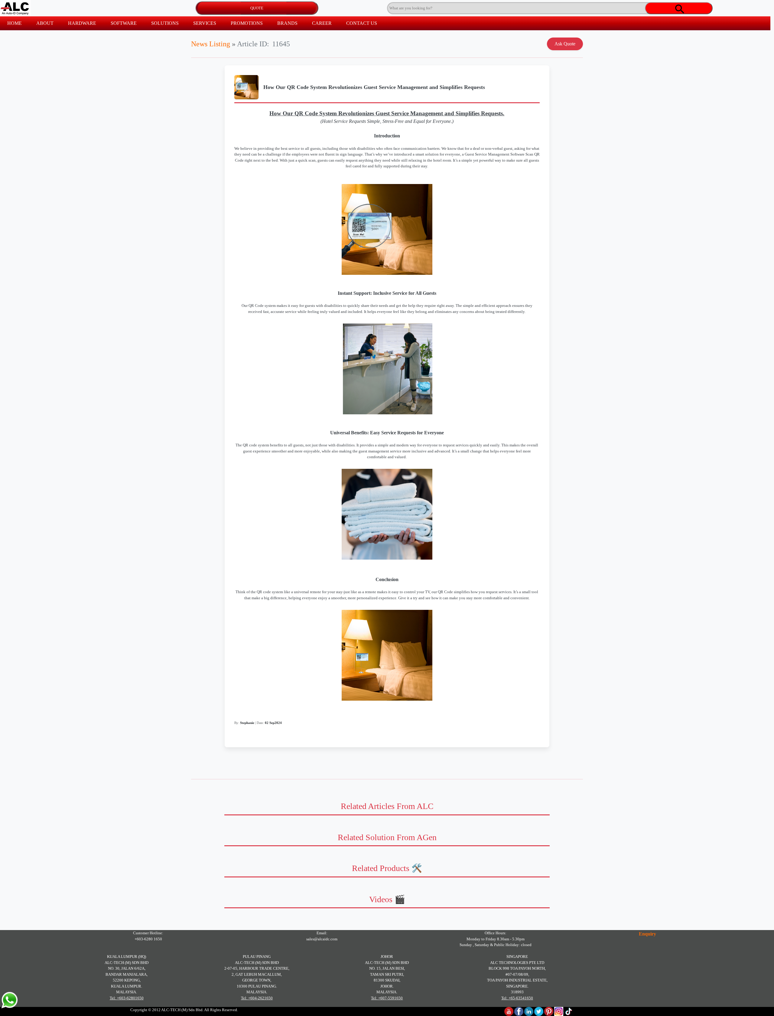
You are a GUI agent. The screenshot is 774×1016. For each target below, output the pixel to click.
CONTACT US (361, 23)
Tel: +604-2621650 (257, 998)
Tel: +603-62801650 (127, 998)
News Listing (210, 44)
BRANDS (287, 23)
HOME (14, 23)
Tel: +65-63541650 (517, 998)
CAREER (322, 23)
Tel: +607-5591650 (387, 998)
